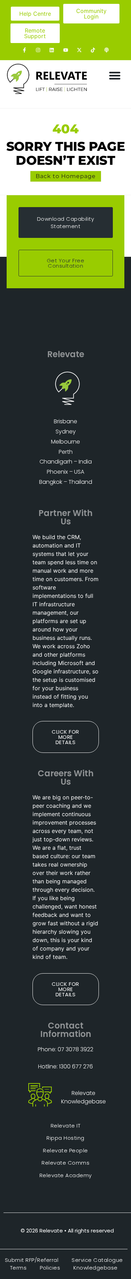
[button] (115, 75)
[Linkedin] (52, 50)
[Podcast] (106, 50)
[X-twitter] (79, 50)
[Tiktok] (93, 50)
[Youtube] (65, 50)
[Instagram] (38, 50)
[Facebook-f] (24, 50)
